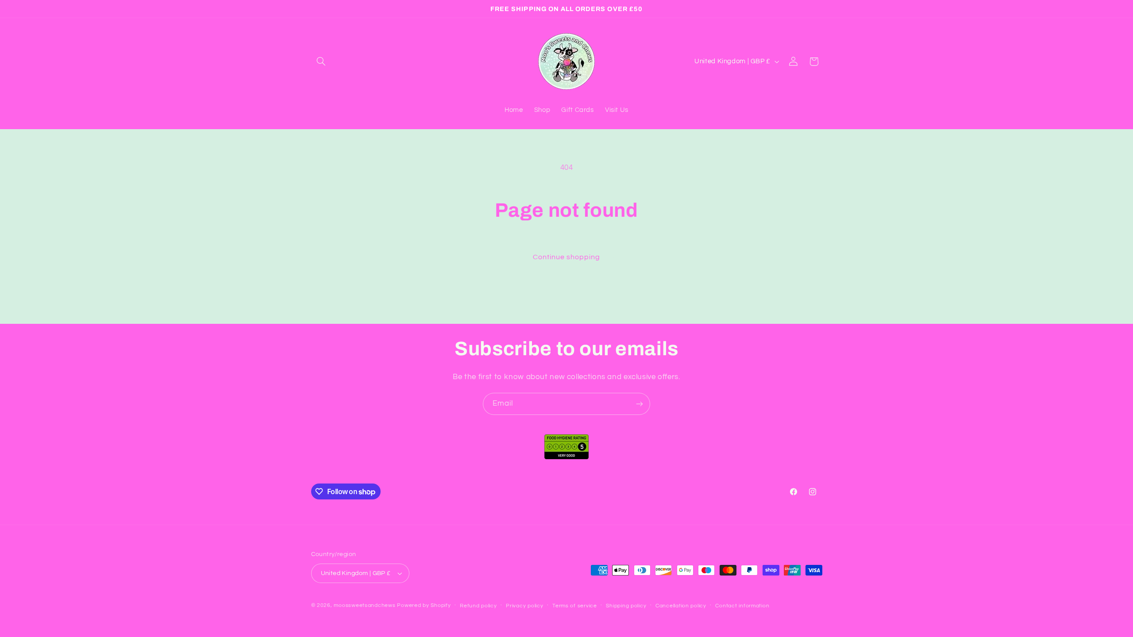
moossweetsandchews (364, 605)
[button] (321, 61)
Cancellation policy (680, 605)
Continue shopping (567, 257)
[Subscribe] (639, 403)
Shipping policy (626, 605)
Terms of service (574, 605)
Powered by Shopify (424, 605)
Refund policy (478, 605)
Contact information (742, 605)
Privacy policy (524, 605)
